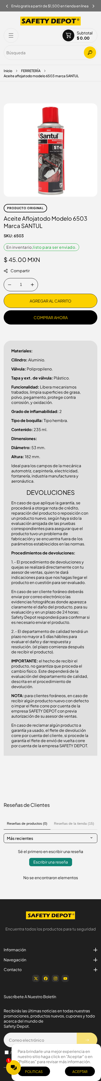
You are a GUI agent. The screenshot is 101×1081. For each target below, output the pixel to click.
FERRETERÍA (30, 70)
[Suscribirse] (87, 1040)
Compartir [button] (20, 270)
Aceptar (80, 1071)
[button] (93, 4)
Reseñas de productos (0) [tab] (27, 823)
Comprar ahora (51, 317)
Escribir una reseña (50, 862)
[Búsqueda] (90, 52)
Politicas (34, 1071)
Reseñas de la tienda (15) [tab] (74, 823)
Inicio (8, 70)
